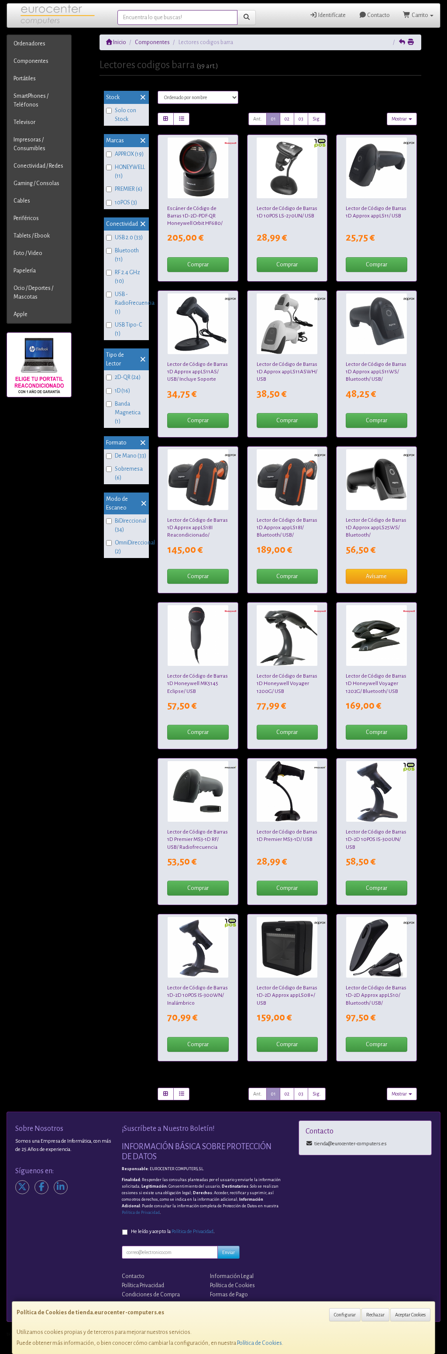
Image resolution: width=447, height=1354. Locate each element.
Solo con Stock (125, 114)
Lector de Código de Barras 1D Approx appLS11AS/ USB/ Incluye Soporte (197, 371)
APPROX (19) (129, 154)
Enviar (228, 1252)
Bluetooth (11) (127, 255)
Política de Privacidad (141, 1212)
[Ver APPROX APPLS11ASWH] (287, 323)
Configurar (345, 1314)
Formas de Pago (229, 1295)
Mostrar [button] (400, 118)
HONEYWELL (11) (130, 171)
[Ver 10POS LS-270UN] (287, 168)
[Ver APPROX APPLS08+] (287, 947)
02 (287, 118)
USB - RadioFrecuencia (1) (131, 303)
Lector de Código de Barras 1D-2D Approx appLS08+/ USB (287, 995)
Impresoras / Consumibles (29, 144)
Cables (22, 201)
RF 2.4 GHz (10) (127, 276)
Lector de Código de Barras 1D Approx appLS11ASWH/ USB (287, 371)
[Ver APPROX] (198, 479)
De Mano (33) (130, 456)
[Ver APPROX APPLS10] (376, 947)
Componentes (31, 61)
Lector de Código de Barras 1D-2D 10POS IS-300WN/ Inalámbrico (197, 995)
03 (301, 118)
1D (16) (122, 391)
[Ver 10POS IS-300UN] (376, 791)
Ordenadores (29, 44)
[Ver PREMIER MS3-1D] (287, 791)
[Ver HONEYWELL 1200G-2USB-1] (287, 635)
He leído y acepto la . (173, 1231)
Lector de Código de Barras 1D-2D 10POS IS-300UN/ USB (376, 839)
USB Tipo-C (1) (128, 329)
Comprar (198, 265)
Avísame (376, 576)
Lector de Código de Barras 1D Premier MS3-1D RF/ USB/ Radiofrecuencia (197, 839)
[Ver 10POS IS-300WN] (198, 947)
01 (273, 118)
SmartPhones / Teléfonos (31, 100)
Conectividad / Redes (38, 166)
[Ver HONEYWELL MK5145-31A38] (198, 635)
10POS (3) (126, 203)
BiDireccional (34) (130, 525)
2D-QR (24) (128, 377)
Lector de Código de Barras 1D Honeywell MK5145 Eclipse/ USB (197, 683)
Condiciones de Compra (151, 1295)
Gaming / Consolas (36, 183)
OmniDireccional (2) (131, 547)
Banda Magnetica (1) (128, 412)
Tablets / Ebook (32, 236)
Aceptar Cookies (410, 1314)
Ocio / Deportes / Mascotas (33, 292)
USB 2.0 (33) (129, 237)
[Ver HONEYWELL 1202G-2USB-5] (376, 635)
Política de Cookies (259, 1343)
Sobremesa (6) (129, 473)
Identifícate (331, 15)
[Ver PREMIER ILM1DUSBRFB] (198, 791)
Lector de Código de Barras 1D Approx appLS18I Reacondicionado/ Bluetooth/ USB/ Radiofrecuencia (197, 535)
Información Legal (232, 1276)
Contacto (378, 15)
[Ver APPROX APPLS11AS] (198, 323)
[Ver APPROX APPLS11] (376, 168)
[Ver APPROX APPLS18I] (287, 479)
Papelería (25, 271)
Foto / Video (28, 253)
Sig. (317, 118)
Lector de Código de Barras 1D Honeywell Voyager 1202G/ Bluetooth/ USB (376, 683)
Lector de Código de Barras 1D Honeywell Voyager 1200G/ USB (287, 683)
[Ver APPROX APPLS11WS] (376, 323)
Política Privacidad (143, 1285)
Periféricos (26, 218)
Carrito (420, 15)
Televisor (24, 122)
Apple (21, 314)
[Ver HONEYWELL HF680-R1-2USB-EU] (198, 168)
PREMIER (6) (128, 189)
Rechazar (375, 1314)
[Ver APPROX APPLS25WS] (376, 479)
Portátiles (25, 79)
